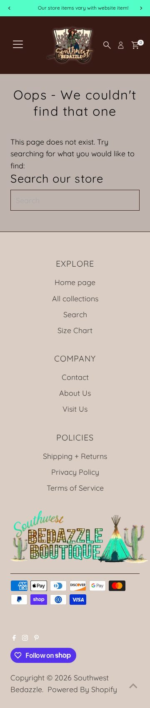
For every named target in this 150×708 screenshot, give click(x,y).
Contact (75, 377)
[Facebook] (14, 638)
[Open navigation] (17, 45)
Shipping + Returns (75, 456)
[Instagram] (25, 638)
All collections (75, 298)
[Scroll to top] (133, 685)
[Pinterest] (36, 638)
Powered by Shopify (82, 689)
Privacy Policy (75, 471)
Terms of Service (75, 487)
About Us (75, 392)
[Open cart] (135, 45)
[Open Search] (107, 45)
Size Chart (75, 330)
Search (75, 314)
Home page (75, 282)
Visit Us (75, 408)
